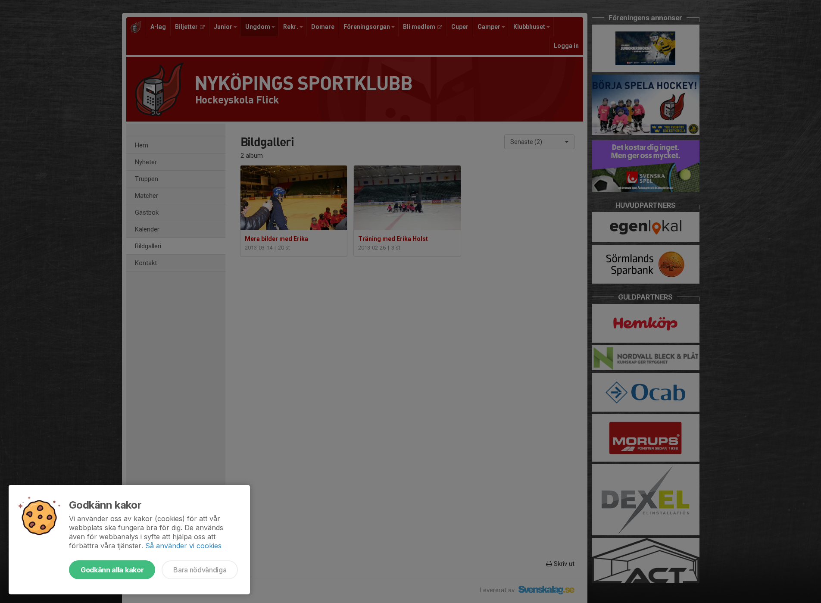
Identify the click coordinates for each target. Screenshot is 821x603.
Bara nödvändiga (199, 570)
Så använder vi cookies (183, 545)
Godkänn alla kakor (112, 570)
